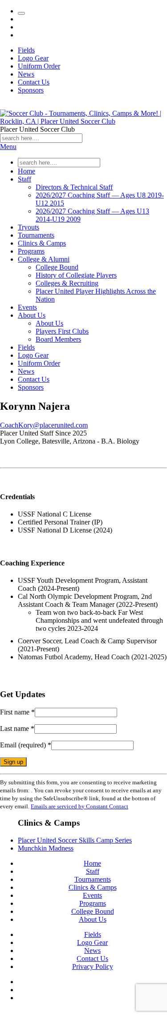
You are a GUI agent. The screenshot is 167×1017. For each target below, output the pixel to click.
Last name (17, 728)
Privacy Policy (92, 966)
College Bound (57, 267)
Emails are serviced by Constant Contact (79, 806)
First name (17, 712)
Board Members (58, 339)
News (26, 74)
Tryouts (28, 227)
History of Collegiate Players (76, 275)
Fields (26, 50)
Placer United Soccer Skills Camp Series (75, 840)
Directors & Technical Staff (74, 187)
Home (26, 171)
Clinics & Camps (42, 243)
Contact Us (33, 82)
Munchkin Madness (45, 848)
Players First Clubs (62, 331)
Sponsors (31, 90)
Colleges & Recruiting (67, 283)
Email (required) (25, 745)
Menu (8, 146)
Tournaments (36, 235)
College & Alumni (43, 259)
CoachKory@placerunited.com (44, 425)
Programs (31, 251)
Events (27, 307)
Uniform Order (39, 66)
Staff (24, 179)
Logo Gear (33, 58)
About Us (31, 315)
